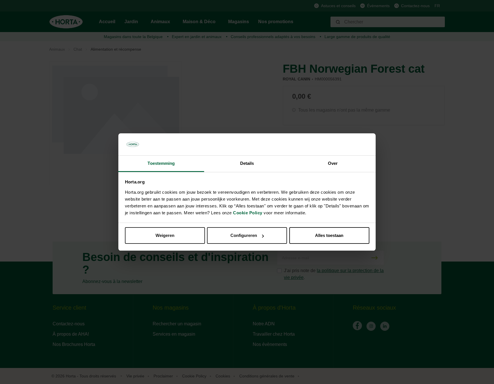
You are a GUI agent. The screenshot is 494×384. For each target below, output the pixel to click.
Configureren (243, 235)
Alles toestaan (329, 235)
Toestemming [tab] (161, 163)
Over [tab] (333, 163)
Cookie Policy (247, 212)
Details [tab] (247, 163)
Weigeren (165, 235)
